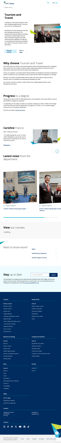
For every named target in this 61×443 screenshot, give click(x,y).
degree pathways (20, 110)
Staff (33, 370)
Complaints (6, 388)
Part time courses (7, 306)
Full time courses (7, 308)
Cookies (28, 439)
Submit (53, 275)
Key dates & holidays (37, 311)
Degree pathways (7, 313)
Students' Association (37, 308)
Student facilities (36, 356)
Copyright (34, 439)
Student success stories (37, 316)
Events (5, 375)
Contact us (6, 383)
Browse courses (7, 303)
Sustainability (6, 386)
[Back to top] (57, 433)
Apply (33, 249)
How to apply (21, 51)
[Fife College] (8, 2)
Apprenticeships (7, 319)
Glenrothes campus (36, 346)
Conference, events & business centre (41, 353)
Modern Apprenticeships (9, 351)
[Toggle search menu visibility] (48, 3)
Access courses (7, 329)
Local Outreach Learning (9, 324)
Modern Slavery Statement (52, 439)
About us (5, 343)
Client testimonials (7, 356)
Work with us (6, 378)
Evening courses (7, 331)
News (4, 373)
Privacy (22, 439)
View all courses (9, 51)
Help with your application (9, 403)
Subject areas (8, 7)
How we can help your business (11, 353)
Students (34, 368)
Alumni (33, 319)
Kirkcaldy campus (36, 348)
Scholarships (35, 313)
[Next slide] (57, 151)
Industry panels (7, 358)
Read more (7, 145)
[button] (45, 136)
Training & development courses (11, 316)
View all (34, 303)
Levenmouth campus (37, 351)
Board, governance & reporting (10, 381)
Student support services (39, 258)
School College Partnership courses (11, 321)
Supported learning (7, 326)
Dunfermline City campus (38, 343)
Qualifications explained (39, 253)
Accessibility (41, 439)
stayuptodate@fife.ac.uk (32, 283)
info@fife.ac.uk (35, 414)
